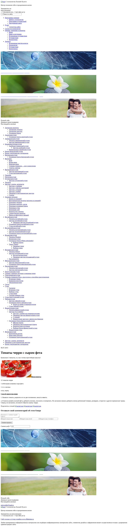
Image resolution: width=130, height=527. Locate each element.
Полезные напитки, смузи (18, 204)
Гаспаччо (12, 288)
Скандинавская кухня (12, 275)
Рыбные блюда (18, 242)
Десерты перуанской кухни (18, 268)
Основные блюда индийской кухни (21, 224)
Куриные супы (14, 290)
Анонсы (8, 41)
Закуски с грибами (15, 186)
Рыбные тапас (18, 248)
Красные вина (14, 164)
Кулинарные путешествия (18, 36)
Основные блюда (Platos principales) (21, 241)
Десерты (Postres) (15, 237)
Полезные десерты (15, 202)
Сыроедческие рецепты (17, 213)
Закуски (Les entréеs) (16, 312)
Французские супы (15, 330)
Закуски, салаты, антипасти (14, 184)
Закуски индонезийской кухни (19, 231)
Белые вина (13, 162)
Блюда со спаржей (15, 199)
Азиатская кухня (10, 135)
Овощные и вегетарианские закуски (21, 193)
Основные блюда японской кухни (20, 337)
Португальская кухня (12, 272)
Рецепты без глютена (16, 211)
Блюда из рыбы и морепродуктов (24, 304)
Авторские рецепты (12, 128)
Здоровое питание (11, 197)
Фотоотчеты (13, 39)
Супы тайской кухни (16, 306)
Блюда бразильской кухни (14, 151)
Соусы (7, 284)
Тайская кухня (10, 299)
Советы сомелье (14, 168)
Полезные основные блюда (18, 206)
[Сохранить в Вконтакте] (19, 406)
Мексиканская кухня (12, 261)
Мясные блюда (18, 323)
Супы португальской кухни (14, 297)
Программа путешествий (17, 21)
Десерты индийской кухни (18, 219)
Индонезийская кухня (12, 228)
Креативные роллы (15, 333)
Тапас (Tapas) (13, 244)
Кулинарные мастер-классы (18, 43)
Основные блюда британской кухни (21, 157)
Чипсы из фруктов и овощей (19, 215)
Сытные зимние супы (16, 295)
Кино (11, 32)
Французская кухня (11, 308)
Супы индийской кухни (17, 226)
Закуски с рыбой (15, 191)
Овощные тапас (18, 246)
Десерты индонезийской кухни (20, 230)
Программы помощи (12, 18)
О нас (7, 25)
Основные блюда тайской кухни (20, 302)
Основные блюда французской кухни (22, 321)
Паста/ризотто (14, 259)
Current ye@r (6, 426)
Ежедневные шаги (15, 23)
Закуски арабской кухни (21, 148)
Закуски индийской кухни (18, 221)
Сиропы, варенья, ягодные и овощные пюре (20, 273)
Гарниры (8, 175)
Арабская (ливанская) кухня (18, 146)
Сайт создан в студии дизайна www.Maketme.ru (17, 519)
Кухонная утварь (15, 279)
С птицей (16, 317)
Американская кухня (12, 139)
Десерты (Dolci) (14, 251)
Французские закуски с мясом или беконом (28, 319)
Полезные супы (14, 208)
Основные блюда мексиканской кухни (22, 264)
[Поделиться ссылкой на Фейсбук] (37, 406)
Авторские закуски (15, 131)
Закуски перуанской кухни (18, 270)
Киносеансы (13, 49)
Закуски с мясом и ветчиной (19, 188)
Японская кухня (10, 332)
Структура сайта (14, 27)
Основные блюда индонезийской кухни (23, 233)
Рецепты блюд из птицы (21, 326)
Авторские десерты (15, 129)
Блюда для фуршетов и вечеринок (16, 153)
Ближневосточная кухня (13, 144)
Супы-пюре (13, 293)
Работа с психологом (16, 19)
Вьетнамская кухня (11, 170)
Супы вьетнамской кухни (18, 173)
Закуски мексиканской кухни (19, 262)
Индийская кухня (11, 217)
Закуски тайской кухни (17, 301)
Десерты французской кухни (19, 310)
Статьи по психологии (13, 29)
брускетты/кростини (20, 255)
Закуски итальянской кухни (18, 253)
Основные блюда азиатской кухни (21, 137)
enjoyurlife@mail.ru (7, 505)
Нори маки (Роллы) (15, 335)
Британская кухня (11, 155)
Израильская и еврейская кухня (20, 149)
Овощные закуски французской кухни (26, 315)
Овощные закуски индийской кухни (25, 222)
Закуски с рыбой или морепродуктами (26, 313)
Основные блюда (15, 133)
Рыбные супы (13, 292)
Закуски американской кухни (19, 142)
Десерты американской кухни (19, 140)
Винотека (8, 159)
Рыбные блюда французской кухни (25, 328)
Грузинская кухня (11, 179)
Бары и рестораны (15, 34)
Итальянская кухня (11, 250)
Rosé (10, 160)
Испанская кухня (11, 235)
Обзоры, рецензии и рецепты (15, 30)
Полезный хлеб (14, 210)
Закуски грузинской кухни (18, 180)
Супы (7, 286)
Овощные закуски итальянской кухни (26, 257)
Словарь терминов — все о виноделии (22, 166)
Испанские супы (15, 239)
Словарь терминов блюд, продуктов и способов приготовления (27, 277)
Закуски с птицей (15, 190)
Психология (13, 45)
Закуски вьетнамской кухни (18, 171)
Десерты (8, 182)
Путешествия (13, 38)
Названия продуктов (16, 281)
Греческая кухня (10, 177)
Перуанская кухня (11, 266)
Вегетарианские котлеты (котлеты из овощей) (25, 200)
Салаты (11, 195)
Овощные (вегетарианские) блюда (25, 324)
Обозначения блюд (15, 282)
